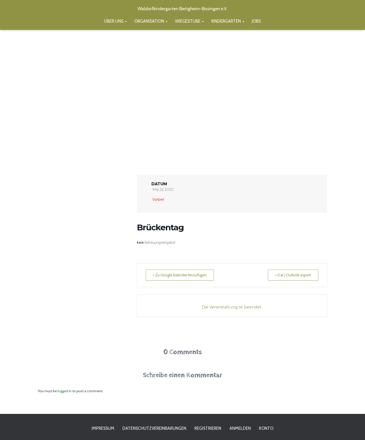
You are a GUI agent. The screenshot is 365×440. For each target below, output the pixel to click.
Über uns (114, 21)
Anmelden (240, 428)
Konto (266, 428)
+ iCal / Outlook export (293, 275)
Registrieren (207, 428)
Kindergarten (226, 21)
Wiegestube (188, 21)
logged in (65, 391)
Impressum (103, 428)
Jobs (256, 21)
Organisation (149, 21)
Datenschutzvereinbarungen (154, 428)
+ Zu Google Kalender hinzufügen (180, 275)
